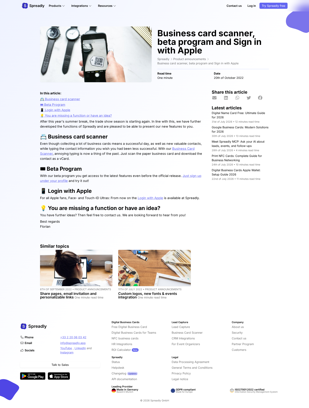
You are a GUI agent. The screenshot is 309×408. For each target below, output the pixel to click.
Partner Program (243, 344)
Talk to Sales (60, 365)
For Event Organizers (186, 344)
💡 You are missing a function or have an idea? (76, 115)
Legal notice (180, 379)
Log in (251, 6)
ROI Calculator (121, 350)
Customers (239, 350)
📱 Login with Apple (55, 110)
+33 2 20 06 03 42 (73, 337)
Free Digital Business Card (129, 327)
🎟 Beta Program (52, 105)
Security (237, 332)
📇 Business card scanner (60, 99)
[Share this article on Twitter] (252, 98)
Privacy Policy (181, 373)
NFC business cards (125, 338)
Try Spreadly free (273, 6)
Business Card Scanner (187, 332)
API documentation (124, 379)
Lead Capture (181, 327)
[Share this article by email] (217, 98)
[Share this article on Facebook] (263, 98)
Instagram (66, 352)
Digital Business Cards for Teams (134, 332)
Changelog (119, 373)
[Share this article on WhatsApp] (240, 98)
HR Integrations (122, 344)
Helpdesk (118, 367)
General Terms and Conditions (192, 367)
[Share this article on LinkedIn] (229, 98)
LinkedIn (80, 348)
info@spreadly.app (73, 343)
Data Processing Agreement (190, 362)
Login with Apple (150, 198)
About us (238, 327)
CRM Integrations (183, 338)
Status (116, 362)
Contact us (234, 6)
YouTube (66, 348)
